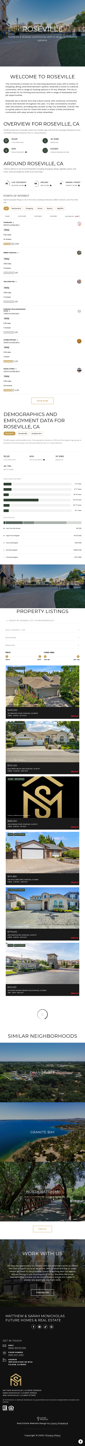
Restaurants (17, 208)
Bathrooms (11, 638)
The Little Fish (9, 281)
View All (42, 1229)
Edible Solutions (10, 253)
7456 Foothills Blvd (11, 313)
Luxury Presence (59, 1423)
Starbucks (8, 222)
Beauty (50, 208)
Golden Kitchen (10, 340)
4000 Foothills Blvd (11, 371)
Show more (42, 401)
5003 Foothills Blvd (11, 225)
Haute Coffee (9, 369)
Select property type (15, 630)
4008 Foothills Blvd (11, 342)
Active (41, 208)
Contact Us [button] (42, 1292)
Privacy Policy (53, 1435)
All (7, 208)
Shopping (30, 208)
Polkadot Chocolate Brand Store (14, 310)
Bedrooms (10, 645)
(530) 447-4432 (15, 1355)
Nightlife (61, 208)
